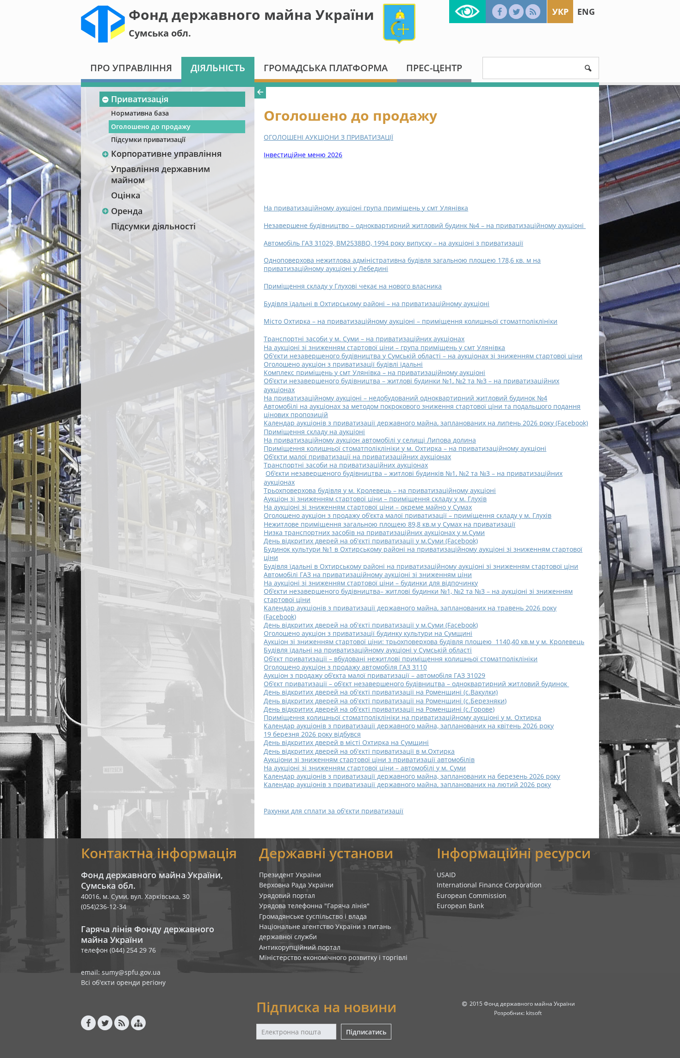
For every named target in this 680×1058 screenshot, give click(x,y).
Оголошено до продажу (151, 126)
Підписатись (366, 1031)
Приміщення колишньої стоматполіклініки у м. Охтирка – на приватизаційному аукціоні (405, 448)
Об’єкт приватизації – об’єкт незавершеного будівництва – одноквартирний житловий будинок (416, 683)
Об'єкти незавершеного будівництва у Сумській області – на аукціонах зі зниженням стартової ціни (423, 355)
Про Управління (131, 68)
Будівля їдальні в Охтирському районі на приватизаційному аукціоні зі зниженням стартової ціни (421, 566)
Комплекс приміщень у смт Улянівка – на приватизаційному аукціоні (374, 372)
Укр (560, 11)
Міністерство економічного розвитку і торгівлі (333, 957)
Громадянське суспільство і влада (313, 916)
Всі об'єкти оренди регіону (123, 982)
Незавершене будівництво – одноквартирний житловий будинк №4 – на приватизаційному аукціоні (425, 225)
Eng (586, 11)
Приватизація (139, 99)
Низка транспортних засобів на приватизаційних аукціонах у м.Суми (374, 532)
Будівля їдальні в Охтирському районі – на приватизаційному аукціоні (376, 303)
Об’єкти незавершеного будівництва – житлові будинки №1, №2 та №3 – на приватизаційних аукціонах (411, 385)
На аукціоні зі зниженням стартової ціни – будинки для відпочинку (371, 582)
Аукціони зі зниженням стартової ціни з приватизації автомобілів (369, 759)
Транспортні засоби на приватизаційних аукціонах (346, 465)
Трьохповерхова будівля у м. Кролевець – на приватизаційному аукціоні (380, 490)
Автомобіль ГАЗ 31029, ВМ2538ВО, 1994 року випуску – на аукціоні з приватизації (393, 243)
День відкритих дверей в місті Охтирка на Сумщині (346, 742)
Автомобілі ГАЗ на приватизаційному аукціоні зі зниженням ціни (368, 574)
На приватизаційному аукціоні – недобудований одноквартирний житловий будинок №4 (405, 398)
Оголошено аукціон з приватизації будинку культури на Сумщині (368, 633)
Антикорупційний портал (299, 947)
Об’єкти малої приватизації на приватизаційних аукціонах (357, 456)
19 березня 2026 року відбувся (312, 734)
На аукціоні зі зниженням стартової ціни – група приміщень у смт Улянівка (384, 347)
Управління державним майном (160, 174)
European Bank (460, 905)
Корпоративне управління (166, 153)
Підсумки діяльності (153, 226)
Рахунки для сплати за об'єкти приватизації (333, 810)
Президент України (290, 874)
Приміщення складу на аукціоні (314, 431)
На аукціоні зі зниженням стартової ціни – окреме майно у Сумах (368, 507)
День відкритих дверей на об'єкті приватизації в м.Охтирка (359, 751)
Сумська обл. (160, 33)
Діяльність (218, 68)
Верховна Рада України (296, 884)
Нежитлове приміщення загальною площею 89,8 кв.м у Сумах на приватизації (389, 524)
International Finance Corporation (489, 884)
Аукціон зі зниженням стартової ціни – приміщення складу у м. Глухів (375, 498)
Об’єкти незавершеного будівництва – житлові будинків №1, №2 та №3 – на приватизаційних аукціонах (413, 477)
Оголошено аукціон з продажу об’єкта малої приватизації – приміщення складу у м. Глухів (407, 515)
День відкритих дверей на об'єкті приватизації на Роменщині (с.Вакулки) (381, 692)
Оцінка (125, 195)
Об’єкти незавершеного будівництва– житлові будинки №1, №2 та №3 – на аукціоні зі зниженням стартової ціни (418, 595)
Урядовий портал (287, 895)
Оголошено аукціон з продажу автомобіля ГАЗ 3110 (345, 667)
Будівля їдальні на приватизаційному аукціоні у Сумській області (368, 650)
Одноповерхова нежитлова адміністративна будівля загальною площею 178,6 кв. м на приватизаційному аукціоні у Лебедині (402, 264)
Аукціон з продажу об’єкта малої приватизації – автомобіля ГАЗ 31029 (374, 675)
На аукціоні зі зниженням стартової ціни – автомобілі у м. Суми (365, 767)
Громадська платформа (326, 68)
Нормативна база (140, 113)
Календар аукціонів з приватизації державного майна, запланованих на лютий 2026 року (407, 784)
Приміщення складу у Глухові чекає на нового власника (353, 286)
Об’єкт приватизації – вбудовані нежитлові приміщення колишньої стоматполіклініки (401, 658)
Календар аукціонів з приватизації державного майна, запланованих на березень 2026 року (412, 776)
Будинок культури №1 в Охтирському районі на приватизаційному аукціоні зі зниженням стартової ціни (423, 553)
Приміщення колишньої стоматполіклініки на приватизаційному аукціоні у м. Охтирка (402, 717)
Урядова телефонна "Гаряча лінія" (314, 905)
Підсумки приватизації (148, 139)
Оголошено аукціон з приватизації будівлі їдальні (343, 364)
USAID (446, 874)
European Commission (472, 895)
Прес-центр (434, 68)
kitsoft (534, 1013)
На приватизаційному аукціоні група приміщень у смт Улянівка (366, 207)
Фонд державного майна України (251, 14)
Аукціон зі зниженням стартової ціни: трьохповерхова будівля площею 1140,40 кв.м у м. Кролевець (424, 641)
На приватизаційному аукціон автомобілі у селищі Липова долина (370, 440)
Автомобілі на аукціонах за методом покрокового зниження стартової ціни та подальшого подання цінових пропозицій (422, 410)
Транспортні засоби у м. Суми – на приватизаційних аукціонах (364, 338)
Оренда (126, 210)
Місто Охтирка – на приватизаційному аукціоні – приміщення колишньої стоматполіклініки (410, 321)
